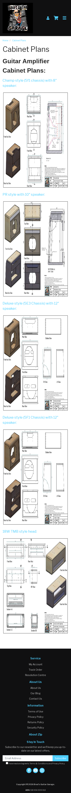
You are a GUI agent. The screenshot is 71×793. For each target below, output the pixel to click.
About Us (35, 687)
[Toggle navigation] (64, 18)
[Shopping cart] (56, 18)
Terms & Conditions (39, 763)
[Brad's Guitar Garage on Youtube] (35, 770)
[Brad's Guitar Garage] (18, 17)
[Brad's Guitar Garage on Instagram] (42, 770)
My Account (35, 664)
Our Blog (35, 693)
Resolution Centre (35, 675)
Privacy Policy (35, 716)
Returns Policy (35, 722)
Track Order (35, 669)
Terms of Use (35, 711)
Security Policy (35, 727)
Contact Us (35, 698)
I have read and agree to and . (36, 763)
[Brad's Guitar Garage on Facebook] (29, 770)
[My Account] (48, 18)
